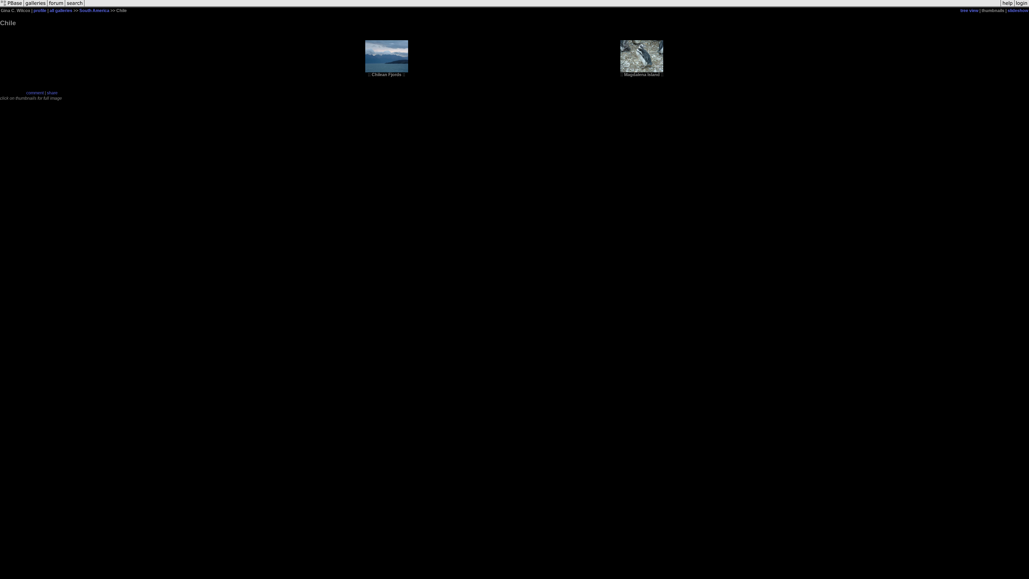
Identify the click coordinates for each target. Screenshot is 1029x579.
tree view (969, 10)
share (52, 93)
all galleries (61, 10)
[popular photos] (542, 6)
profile (39, 10)
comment (35, 93)
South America (94, 10)
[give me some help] (1008, 6)
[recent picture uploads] (35, 6)
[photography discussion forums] (56, 6)
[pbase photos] (12, 6)
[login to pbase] (1022, 6)
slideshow (1018, 10)
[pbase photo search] (74, 6)
